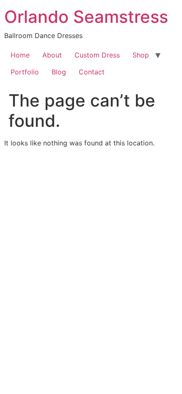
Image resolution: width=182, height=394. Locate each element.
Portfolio (25, 72)
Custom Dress (97, 55)
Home (20, 55)
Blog (59, 72)
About (52, 55)
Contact (92, 72)
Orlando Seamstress (86, 16)
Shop (140, 55)
